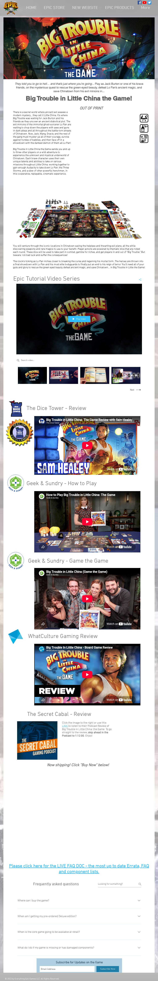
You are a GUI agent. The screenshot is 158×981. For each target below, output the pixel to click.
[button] (119, 8)
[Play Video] (32, 375)
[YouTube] (144, 2)
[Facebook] (139, 2)
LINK (65, 726)
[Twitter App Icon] (149, 2)
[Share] (139, 279)
